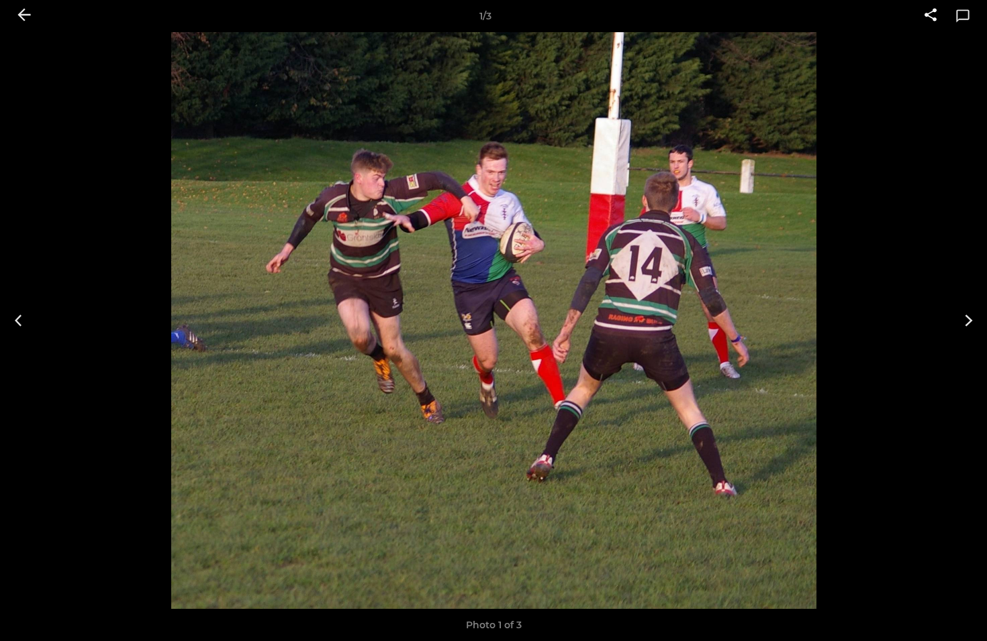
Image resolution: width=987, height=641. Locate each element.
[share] (931, 16)
